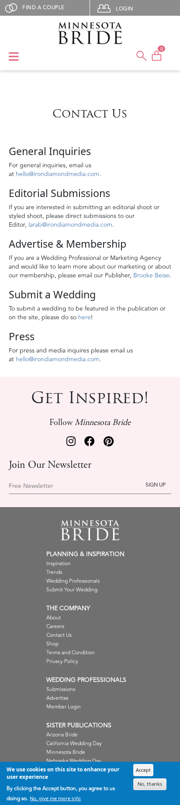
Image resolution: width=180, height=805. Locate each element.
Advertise (57, 698)
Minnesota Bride (65, 752)
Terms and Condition (70, 653)
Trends (54, 572)
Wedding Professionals (73, 581)
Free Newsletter (31, 486)
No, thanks (150, 784)
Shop (52, 644)
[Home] (89, 33)
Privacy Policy (62, 661)
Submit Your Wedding (71, 590)
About (53, 618)
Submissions (60, 689)
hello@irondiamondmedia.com (57, 174)
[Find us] (71, 442)
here (84, 317)
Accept (143, 770)
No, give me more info (55, 798)
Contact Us (59, 635)
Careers (55, 626)
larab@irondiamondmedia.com (70, 224)
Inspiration (58, 564)
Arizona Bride (62, 735)
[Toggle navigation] (14, 57)
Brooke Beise (151, 275)
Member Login (63, 707)
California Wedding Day (74, 743)
